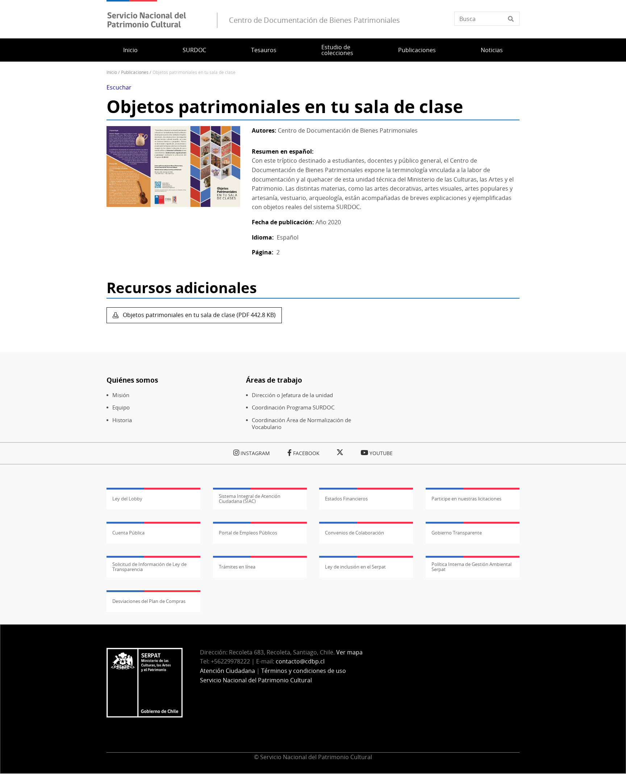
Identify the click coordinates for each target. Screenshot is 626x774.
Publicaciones (417, 50)
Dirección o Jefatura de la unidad (292, 395)
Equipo (121, 407)
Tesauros (263, 50)
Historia (122, 420)
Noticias (492, 50)
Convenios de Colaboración (354, 532)
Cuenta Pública (128, 532)
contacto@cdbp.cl (301, 661)
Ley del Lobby (127, 498)
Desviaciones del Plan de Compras (148, 601)
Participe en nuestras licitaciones (466, 498)
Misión (120, 395)
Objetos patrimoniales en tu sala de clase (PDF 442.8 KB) (198, 315)
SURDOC (194, 50)
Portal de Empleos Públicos (248, 532)
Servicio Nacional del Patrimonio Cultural (256, 680)
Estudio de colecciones (337, 50)
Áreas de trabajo (274, 379)
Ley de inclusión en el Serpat (355, 566)
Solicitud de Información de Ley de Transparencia (149, 567)
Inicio (130, 50)
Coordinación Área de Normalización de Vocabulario (301, 423)
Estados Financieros (346, 498)
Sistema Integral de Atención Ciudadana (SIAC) (249, 498)
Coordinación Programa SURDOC (293, 407)
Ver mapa (349, 652)
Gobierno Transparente (456, 532)
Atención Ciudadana (227, 671)
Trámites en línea (237, 566)
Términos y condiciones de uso (303, 671)
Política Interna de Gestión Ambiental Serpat (471, 567)
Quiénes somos (132, 379)
